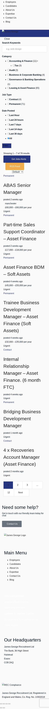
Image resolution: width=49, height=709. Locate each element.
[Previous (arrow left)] (1, 707)
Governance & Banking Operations (27, 79)
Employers (11, 2)
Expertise (10, 14)
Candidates (11, 6)
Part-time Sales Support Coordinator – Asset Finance (24, 231)
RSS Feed (15, 166)
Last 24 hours (16, 120)
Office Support (11, 625)
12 (8, 492)
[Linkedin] (5, 674)
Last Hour (14, 115)
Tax (16, 65)
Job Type (7, 95)
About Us (10, 10)
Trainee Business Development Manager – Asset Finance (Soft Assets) (21, 316)
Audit (12, 70)
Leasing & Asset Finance (22, 88)
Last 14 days (15, 129)
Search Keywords (11, 43)
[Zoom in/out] (1, 703)
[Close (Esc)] (9, 703)
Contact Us (11, 18)
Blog (8, 22)
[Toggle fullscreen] (4, 703)
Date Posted (8, 111)
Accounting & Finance (20, 61)
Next (20, 492)
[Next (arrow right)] (4, 707)
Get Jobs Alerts (19, 159)
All (10, 138)
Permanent (15, 104)
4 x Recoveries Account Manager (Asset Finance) (21, 457)
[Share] (6, 703)
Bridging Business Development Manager (22, 418)
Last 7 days (15, 124)
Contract (13, 99)
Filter (6, 145)
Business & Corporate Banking (25, 75)
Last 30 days (15, 134)
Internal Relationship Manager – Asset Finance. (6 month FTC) (22, 373)
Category (7, 56)
